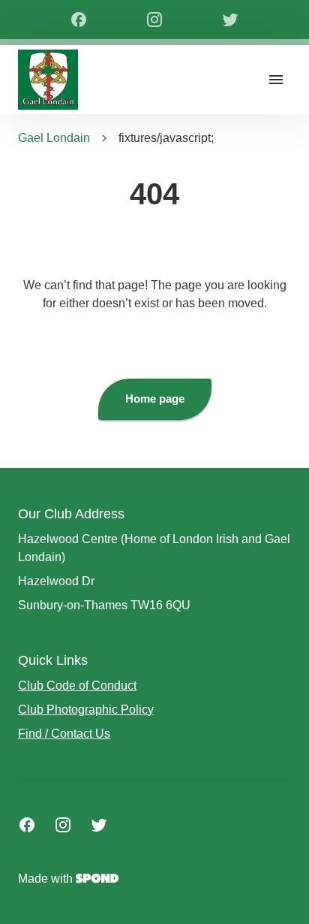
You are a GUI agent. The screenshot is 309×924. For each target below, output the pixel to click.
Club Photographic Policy (86, 709)
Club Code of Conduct (77, 685)
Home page (154, 398)
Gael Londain (54, 137)
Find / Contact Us (64, 733)
